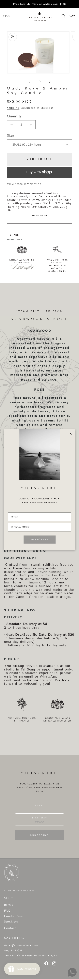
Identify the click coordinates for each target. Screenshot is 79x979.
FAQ (7, 910)
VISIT (8, 898)
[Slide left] (29, 81)
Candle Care (13, 916)
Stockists (11, 921)
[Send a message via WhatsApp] (72, 972)
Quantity (14, 116)
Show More (39, 215)
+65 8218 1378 (13, 950)
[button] (6, 16)
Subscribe (39, 835)
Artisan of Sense (23, 890)
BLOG (8, 905)
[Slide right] (49, 81)
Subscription (14, 239)
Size (10, 135)
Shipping (13, 108)
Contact (10, 928)
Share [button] (14, 235)
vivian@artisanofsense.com (22, 945)
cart (72, 16)
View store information (24, 184)
